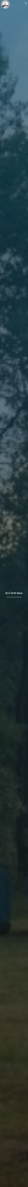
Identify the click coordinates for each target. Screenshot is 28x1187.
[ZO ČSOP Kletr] (5, 4)
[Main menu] (25, 3)
